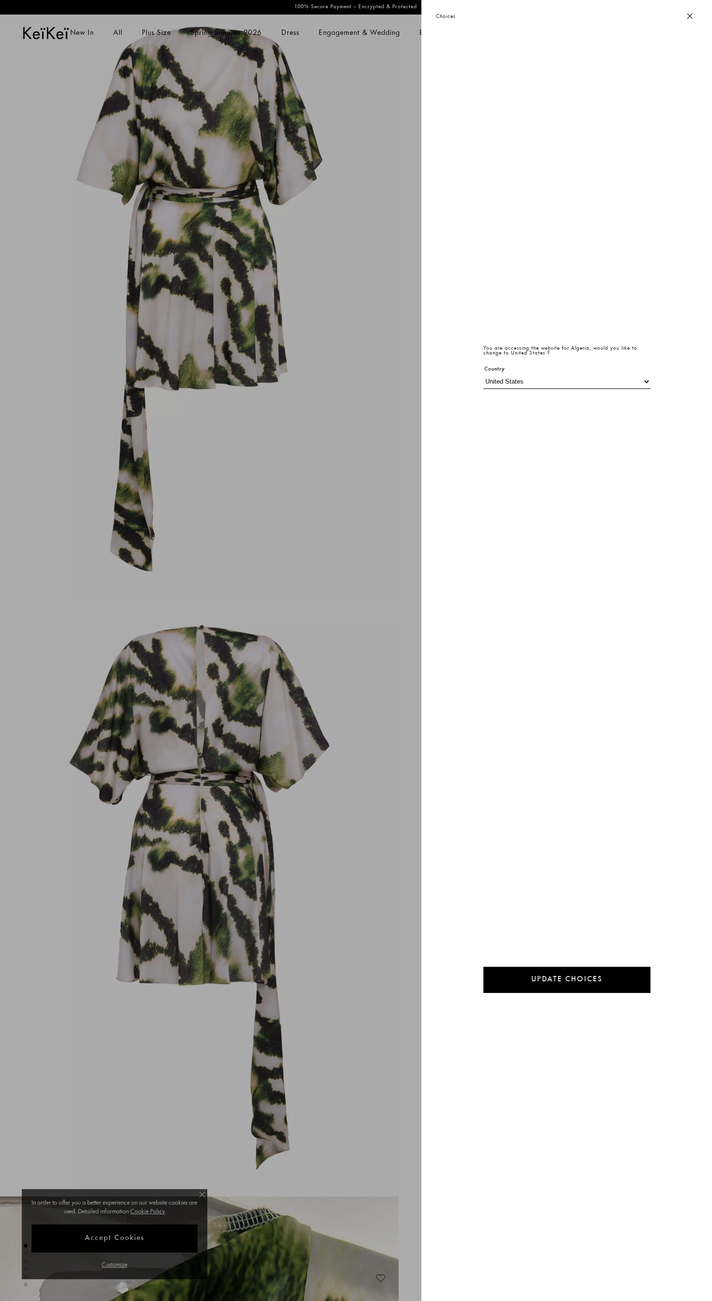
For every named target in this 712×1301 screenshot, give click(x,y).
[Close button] (690, 16)
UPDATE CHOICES (567, 979)
